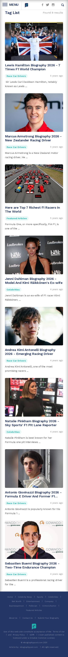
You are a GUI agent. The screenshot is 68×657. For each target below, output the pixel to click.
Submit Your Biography (48, 618)
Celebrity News (25, 597)
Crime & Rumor (49, 606)
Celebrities (13, 289)
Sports (40, 597)
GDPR (32, 635)
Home (10, 597)
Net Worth (16, 601)
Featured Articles (17, 218)
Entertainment (33, 601)
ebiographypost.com (29, 647)
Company (49, 601)
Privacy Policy (19, 635)
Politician (33, 606)
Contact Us (27, 618)
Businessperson (16, 606)
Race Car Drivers (16, 76)
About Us (13, 618)
